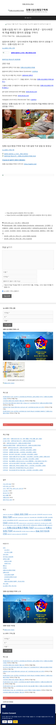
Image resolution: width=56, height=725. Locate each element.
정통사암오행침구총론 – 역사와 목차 (14, 581)
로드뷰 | (10, 380)
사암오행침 (33, 517)
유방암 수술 (25, 231)
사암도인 (26, 517)
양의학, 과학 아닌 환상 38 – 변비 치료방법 (18, 239)
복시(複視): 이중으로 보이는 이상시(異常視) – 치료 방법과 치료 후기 (28, 461)
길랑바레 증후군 (26, 228)
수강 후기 (18, 223)
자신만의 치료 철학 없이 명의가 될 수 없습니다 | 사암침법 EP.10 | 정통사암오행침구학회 (27, 403)
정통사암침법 (34, 231)
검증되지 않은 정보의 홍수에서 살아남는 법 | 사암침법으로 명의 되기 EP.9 (23, 407)
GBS (14, 225)
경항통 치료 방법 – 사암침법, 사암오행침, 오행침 (22, 450)
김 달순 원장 (6, 441)
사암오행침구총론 (9, 574)
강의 (4, 548)
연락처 (5, 568)
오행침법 (34, 525)
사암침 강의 (38, 520)
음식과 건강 (6, 493)
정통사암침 (25, 223)
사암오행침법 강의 (12, 520)
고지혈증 (47, 225)
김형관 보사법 (32, 514)
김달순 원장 (21, 514)
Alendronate (8, 225)
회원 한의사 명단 (7, 500)
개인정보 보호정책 (8, 557)
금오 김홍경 (10, 514)
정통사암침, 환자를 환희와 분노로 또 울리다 (21, 468)
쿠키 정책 (5, 583)
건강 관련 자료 (7, 484)
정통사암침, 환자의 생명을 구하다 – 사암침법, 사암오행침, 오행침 (27, 465)
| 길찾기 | (14, 380)
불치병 (15, 517)
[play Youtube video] (28, 124)
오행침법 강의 (42, 525)
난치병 (39, 514)
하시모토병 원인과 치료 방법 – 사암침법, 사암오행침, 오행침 (26, 470)
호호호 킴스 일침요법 (17, 534)
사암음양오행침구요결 (23, 520)
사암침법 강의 (13, 523)
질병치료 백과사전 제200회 (11, 59)
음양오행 (49, 525)
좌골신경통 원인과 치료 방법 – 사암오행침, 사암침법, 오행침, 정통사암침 (29, 456)
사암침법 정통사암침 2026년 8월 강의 (13, 679)
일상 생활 (5, 495)
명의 (7, 517)
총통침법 (32, 531)
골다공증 (17, 228)
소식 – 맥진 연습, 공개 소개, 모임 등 (13, 488)
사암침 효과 (37, 523)
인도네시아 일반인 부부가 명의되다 (13, 160)
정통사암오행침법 (39, 528)
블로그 (5, 565)
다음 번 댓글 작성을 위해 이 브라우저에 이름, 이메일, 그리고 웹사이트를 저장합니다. (28, 286)
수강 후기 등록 (8, 552)
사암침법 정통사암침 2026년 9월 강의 (13, 401)
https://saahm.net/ (30, 164)
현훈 (48, 231)
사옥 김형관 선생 (44, 523)
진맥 (23, 531)
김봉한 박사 (7, 563)
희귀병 (24, 534)
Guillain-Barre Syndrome (25, 225)
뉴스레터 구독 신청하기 (11, 291)
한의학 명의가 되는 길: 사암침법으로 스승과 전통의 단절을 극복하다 (22, 690)
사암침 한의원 (30, 523)
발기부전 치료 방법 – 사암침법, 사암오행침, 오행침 (23, 454)
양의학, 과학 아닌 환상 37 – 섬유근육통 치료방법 (20, 236)
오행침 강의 (26, 525)
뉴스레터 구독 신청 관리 (9, 586)
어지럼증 (13, 231)
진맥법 (28, 531)
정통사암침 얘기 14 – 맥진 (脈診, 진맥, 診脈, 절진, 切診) (26, 438)
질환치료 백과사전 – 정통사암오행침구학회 (23, 441)
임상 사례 (6, 579)
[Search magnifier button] (51, 424)
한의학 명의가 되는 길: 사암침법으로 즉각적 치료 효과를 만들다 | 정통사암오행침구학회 (27, 686)
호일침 (9, 534)
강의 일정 (5, 554)
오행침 (19, 525)
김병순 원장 (6, 438)
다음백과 (35, 71)
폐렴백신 (43, 231)
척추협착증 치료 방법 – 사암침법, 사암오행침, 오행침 (24, 459)
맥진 (50, 514)
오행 (15, 525)
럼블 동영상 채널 (28, 4)
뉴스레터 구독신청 (8, 150)
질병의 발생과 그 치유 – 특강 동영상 (16, 154)
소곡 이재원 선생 (9, 525)
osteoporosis (39, 225)
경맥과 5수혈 (7, 561)
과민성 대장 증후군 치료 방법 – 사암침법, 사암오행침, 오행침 (26, 463)
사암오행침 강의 (42, 517)
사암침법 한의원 (22, 523)
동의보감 (45, 514)
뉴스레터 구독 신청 (8, 48)
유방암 (18, 231)
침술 (40, 531)
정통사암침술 (17, 531)
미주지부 (5, 450)
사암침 (7, 231)
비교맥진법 (21, 517)
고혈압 (11, 228)
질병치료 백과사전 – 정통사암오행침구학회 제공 (20, 156)
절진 (4, 528)
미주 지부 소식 (9, 223)
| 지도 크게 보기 (20, 380)
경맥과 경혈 (6, 559)
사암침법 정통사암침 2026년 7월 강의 (13, 692)
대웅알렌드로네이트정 (39, 228)
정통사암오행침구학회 (37, 9)
